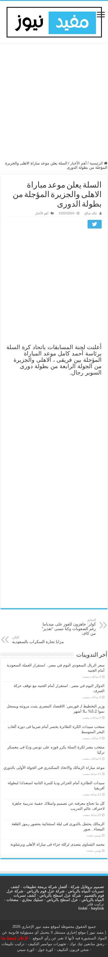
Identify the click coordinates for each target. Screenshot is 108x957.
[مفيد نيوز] (54, 21)
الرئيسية (97, 163)
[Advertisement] (54, 104)
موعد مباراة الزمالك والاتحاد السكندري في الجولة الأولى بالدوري (54, 767)
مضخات (12, 900)
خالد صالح (90, 213)
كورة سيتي (25, 949)
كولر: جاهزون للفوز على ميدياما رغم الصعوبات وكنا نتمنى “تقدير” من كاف (69, 627)
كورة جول (45, 949)
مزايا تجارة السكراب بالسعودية (38, 640)
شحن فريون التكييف (73, 949)
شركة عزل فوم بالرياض (46, 891)
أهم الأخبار (78, 163)
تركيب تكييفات (12, 944)
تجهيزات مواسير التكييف (47, 944)
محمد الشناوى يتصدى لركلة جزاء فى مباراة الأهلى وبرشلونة (57, 844)
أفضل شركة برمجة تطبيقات (45, 887)
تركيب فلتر (95, 904)
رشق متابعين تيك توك (87, 944)
